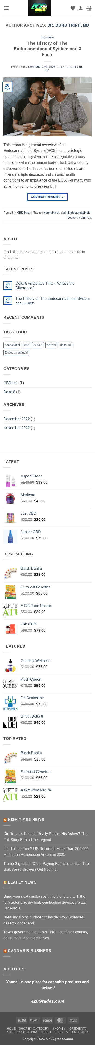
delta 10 (65, 345)
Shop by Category (34, 1028)
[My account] (80, 8)
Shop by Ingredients (69, 1028)
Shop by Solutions (22, 1032)
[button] (6, 8)
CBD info (47, 37)
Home (11, 1028)
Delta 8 (9, 392)
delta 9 (51, 345)
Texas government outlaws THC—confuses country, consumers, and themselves (45, 935)
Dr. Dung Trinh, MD (68, 25)
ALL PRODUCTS (77, 1032)
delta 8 (37, 345)
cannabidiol (51, 212)
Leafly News (22, 882)
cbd (63, 212)
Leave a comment (80, 217)
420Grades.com (47, 1001)
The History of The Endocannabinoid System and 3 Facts (47, 49)
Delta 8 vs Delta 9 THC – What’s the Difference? (44, 285)
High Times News (26, 820)
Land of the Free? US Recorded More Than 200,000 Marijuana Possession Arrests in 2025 (46, 852)
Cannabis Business (29, 951)
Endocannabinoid (79, 212)
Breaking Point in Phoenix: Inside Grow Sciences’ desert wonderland (43, 920)
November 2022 (16, 428)
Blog (59, 1032)
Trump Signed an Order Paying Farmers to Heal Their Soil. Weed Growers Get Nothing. (47, 867)
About (47, 1032)
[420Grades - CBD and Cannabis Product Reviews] (39, 8)
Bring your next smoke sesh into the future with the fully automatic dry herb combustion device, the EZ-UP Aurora (45, 902)
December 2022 (16, 419)
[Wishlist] (73, 8)
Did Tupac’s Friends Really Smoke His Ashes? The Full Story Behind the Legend (45, 837)
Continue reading (47, 196)
